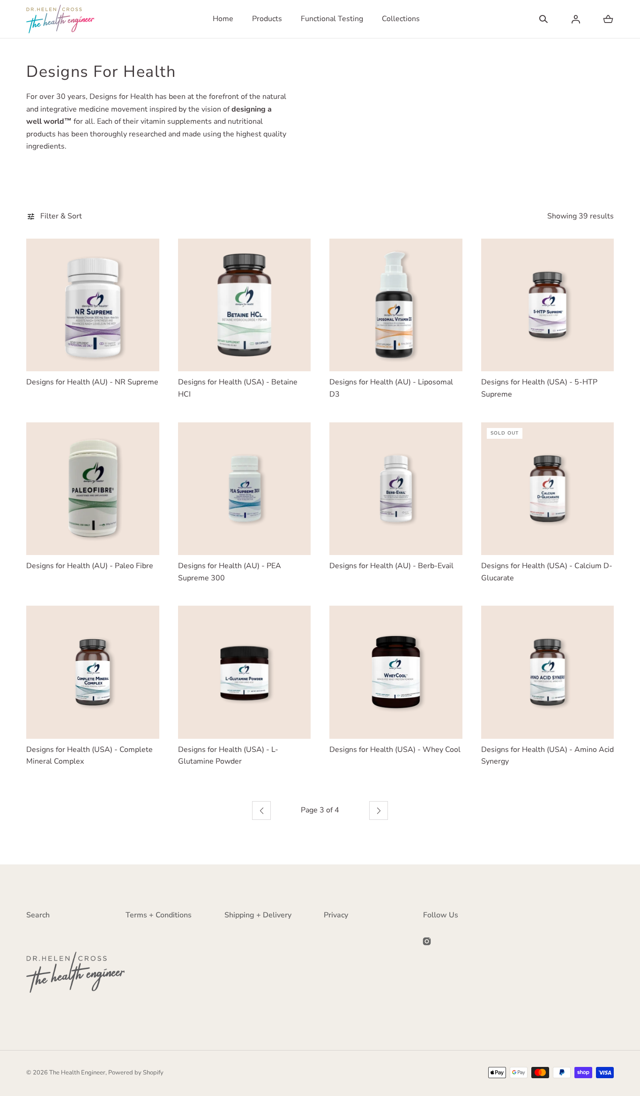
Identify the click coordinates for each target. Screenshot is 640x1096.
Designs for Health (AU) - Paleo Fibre (89, 566)
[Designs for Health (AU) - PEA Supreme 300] (244, 489)
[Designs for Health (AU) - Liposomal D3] (395, 305)
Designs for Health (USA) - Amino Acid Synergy (547, 755)
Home (223, 19)
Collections (401, 19)
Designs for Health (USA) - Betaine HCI (238, 388)
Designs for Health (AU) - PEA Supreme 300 (229, 572)
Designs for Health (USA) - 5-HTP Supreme (539, 388)
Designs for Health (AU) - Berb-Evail (391, 566)
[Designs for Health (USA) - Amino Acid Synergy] (547, 672)
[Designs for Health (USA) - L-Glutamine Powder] (244, 672)
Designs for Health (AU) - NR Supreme (92, 382)
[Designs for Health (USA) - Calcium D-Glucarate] (547, 489)
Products (267, 19)
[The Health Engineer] (60, 19)
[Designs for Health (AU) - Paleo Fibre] (92, 489)
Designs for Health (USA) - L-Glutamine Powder (228, 755)
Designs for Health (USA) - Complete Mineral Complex (89, 755)
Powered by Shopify (136, 1072)
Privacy (336, 915)
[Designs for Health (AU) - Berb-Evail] (395, 489)
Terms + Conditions (159, 915)
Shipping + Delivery (257, 915)
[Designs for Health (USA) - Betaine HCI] (244, 305)
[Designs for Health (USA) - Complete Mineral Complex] (92, 672)
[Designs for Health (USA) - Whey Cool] (395, 672)
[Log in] (575, 19)
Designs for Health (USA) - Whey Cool (395, 749)
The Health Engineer (77, 1072)
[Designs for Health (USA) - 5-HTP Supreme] (547, 305)
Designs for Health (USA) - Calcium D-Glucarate (546, 572)
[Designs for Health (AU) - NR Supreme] (92, 305)
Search (38, 915)
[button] (543, 19)
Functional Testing (332, 19)
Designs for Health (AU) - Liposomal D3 (391, 388)
